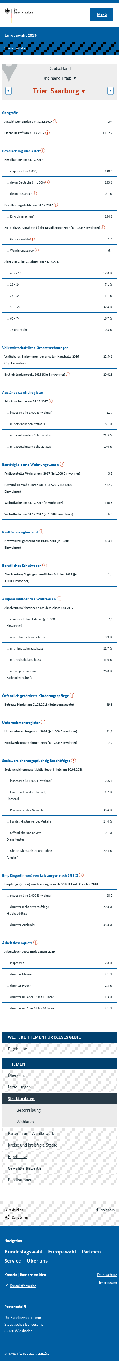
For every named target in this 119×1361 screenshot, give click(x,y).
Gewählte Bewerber (25, 1168)
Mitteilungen (19, 1087)
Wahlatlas (25, 1121)
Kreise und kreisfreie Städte (32, 1145)
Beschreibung (29, 1110)
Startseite (24, 16)
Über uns (37, 1260)
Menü (102, 14)
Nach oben (107, 1209)
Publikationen (20, 1179)
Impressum (108, 1282)
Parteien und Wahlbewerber (33, 1133)
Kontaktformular (23, 1285)
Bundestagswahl (23, 1251)
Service (12, 1260)
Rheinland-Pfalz (57, 77)
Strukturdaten (16, 48)
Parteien (91, 1251)
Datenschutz (107, 1274)
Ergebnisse (17, 1156)
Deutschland (59, 68)
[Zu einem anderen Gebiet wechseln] (74, 78)
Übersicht (16, 1075)
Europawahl (62, 1251)
